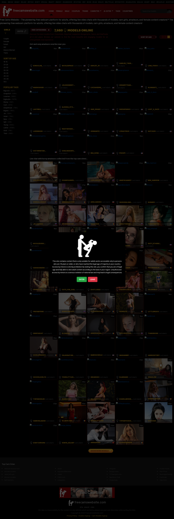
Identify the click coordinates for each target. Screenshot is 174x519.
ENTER (81, 279)
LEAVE (92, 279)
